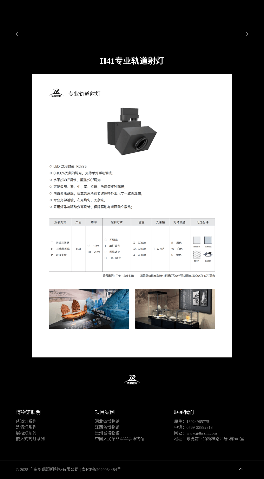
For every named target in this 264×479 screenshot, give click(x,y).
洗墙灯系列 (26, 427)
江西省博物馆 (107, 427)
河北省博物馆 (107, 421)
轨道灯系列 (26, 421)
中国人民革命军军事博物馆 (119, 439)
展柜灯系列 (26, 433)
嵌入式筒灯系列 (30, 439)
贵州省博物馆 (107, 433)
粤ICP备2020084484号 (101, 469)
